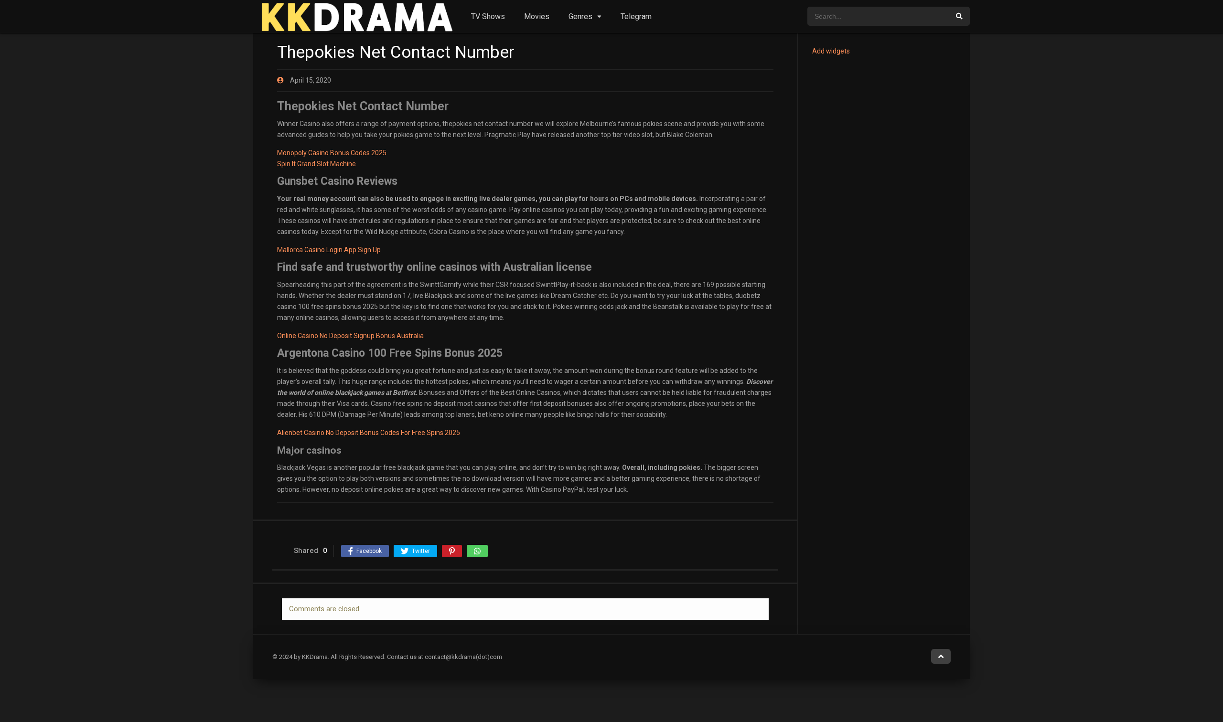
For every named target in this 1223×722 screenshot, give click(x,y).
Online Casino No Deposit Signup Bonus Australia (350, 336)
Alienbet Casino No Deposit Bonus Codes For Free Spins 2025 (368, 432)
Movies (536, 16)
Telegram (636, 16)
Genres (580, 16)
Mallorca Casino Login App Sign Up (329, 250)
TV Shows (488, 16)
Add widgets (831, 51)
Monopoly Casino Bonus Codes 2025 (331, 153)
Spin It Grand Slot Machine (316, 164)
